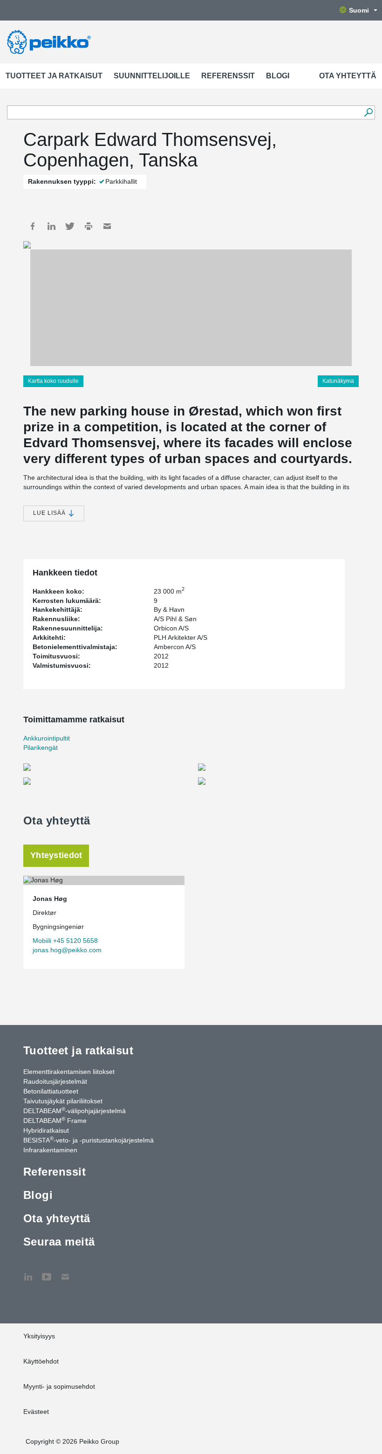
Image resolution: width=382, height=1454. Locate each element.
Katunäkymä (338, 381)
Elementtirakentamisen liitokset (69, 1071)
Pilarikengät (40, 747)
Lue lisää (50, 513)
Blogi (277, 76)
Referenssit (228, 76)
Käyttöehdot (41, 1361)
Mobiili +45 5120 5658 (65, 940)
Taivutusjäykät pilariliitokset (62, 1101)
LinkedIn (51, 226)
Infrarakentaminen (50, 1150)
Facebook (32, 226)
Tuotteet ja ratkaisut (54, 76)
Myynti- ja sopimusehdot (59, 1386)
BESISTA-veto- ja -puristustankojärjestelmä (88, 1140)
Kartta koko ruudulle (53, 381)
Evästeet (36, 1411)
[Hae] (368, 112)
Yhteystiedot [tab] (56, 855)
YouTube (46, 1272)
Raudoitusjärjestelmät (55, 1081)
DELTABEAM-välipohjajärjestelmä (74, 1110)
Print (88, 226)
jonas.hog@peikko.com (67, 950)
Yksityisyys (39, 1336)
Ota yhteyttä (347, 76)
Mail (107, 226)
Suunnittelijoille (152, 76)
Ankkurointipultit (46, 738)
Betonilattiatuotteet (50, 1091)
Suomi (359, 10)
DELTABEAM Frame (55, 1120)
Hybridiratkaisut (46, 1130)
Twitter (70, 226)
